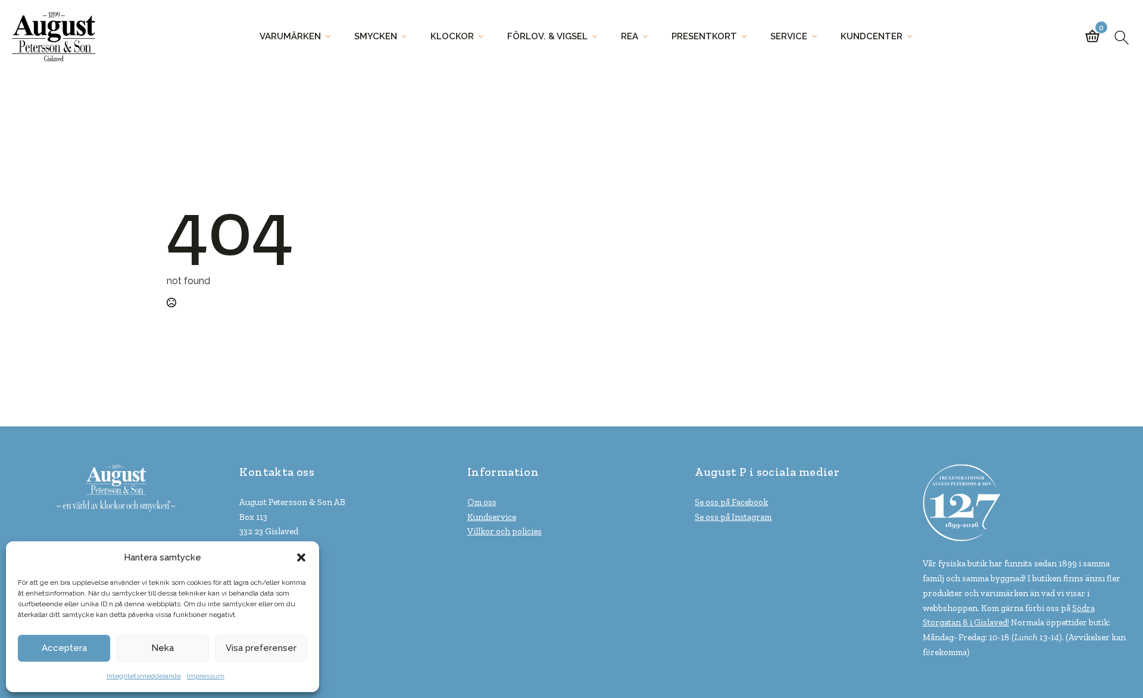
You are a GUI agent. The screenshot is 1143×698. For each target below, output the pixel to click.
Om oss (481, 502)
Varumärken (290, 36)
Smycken (375, 36)
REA (629, 36)
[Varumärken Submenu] (331, 36)
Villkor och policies (504, 531)
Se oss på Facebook (731, 502)
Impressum (205, 676)
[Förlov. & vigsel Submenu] (598, 36)
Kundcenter (871, 36)
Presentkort (704, 36)
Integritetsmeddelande (144, 676)
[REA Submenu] (649, 36)
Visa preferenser (261, 648)
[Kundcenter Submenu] (913, 36)
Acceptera (64, 648)
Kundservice (491, 517)
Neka (162, 648)
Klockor (452, 36)
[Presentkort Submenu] (747, 36)
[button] (301, 557)
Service (788, 36)
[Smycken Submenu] (408, 36)
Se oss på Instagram (733, 517)
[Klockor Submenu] (484, 36)
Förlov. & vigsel (547, 36)
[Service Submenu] (818, 36)
